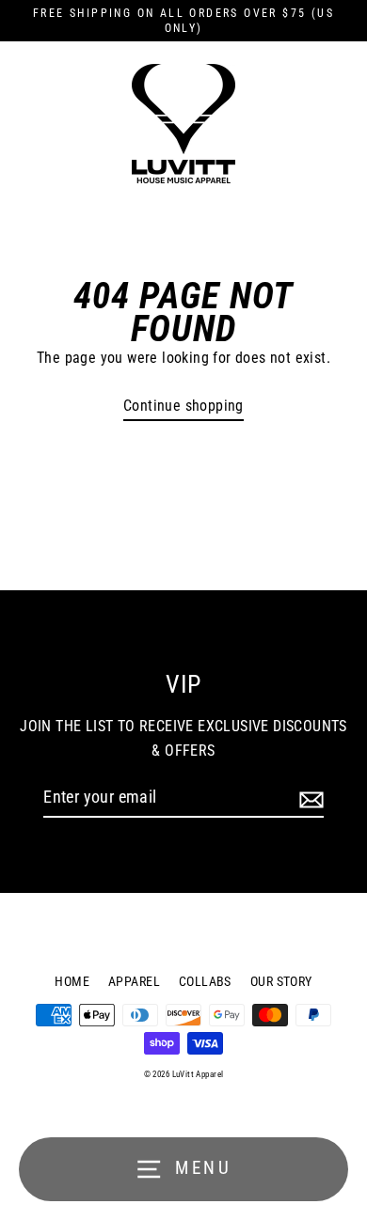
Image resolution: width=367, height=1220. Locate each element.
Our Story (281, 981)
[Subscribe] (309, 799)
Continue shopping (183, 405)
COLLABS (205, 981)
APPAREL (134, 981)
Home (72, 981)
